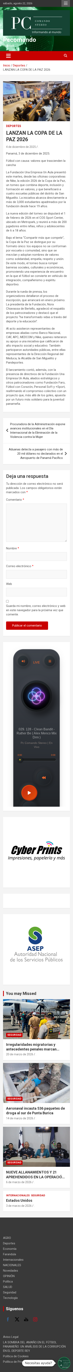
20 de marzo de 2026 (19, 1054)
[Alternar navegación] (8, 55)
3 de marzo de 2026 (19, 1205)
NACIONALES (12, 1265)
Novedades (10, 1270)
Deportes (13, 126)
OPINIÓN (9, 1276)
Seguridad (14, 1034)
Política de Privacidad (17, 1362)
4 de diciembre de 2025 (21, 146)
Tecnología (10, 1298)
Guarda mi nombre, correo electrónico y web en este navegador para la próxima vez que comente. (35, 610)
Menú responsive (65, 3)
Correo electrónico (19, 566)
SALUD (7, 1287)
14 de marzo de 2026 (19, 1118)
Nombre (12, 548)
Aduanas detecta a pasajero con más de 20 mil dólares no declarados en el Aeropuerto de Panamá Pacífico (36, 454)
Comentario (15, 499)
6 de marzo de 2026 (19, 1182)
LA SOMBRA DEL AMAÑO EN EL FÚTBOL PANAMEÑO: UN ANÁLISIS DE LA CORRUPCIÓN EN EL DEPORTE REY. (34, 1346)
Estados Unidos (19, 1200)
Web (9, 584)
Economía (9, 1249)
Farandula (9, 1254)
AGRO (7, 1238)
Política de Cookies (16, 1356)
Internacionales (18, 1195)
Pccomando (19, 39)
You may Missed (21, 993)
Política (8, 1281)
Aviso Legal (10, 1337)
